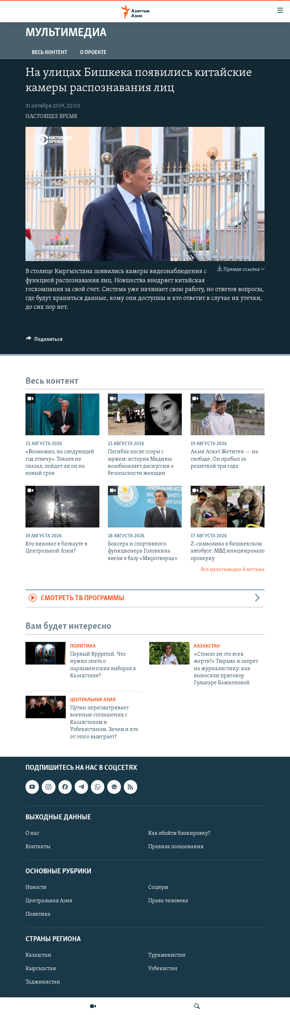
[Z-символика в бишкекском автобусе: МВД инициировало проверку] (228, 506)
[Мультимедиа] (93, 1006)
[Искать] (197, 1006)
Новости (36, 887)
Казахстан (207, 646)
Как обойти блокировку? (179, 833)
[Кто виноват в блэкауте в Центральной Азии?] (62, 506)
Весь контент (49, 52)
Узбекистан (163, 969)
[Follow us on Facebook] (65, 786)
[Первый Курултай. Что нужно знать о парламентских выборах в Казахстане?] (45, 653)
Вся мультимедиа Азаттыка (233, 569)
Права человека (168, 901)
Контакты (37, 847)
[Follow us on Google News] (114, 786)
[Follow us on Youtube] (32, 786)
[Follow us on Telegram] (81, 786)
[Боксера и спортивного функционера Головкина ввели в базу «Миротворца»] (145, 506)
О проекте (93, 52)
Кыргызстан (40, 969)
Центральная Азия (93, 700)
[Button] (44, 341)
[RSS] (130, 786)
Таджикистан (42, 982)
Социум (158, 887)
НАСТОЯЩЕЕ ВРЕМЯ (51, 116)
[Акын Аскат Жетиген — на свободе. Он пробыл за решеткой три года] (228, 414)
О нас (32, 833)
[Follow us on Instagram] (48, 786)
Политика (82, 646)
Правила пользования (175, 847)
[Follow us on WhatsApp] (97, 786)
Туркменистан (167, 955)
